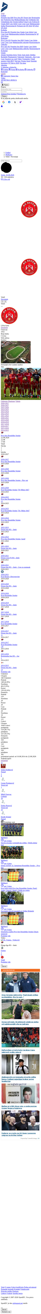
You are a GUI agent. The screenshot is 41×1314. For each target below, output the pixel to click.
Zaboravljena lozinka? (9, 94)
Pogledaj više (5, 672)
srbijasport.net (18, 1303)
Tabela (17, 401)
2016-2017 (5, 426)
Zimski (3, 55)
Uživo (6, 179)
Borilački (4, 57)
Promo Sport (25, 61)
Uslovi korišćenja (17, 1287)
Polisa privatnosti (30, 1287)
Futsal (25, 22)
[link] (20, 444)
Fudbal (6, 70)
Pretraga (15, 1291)
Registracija (21, 94)
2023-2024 (5, 412)
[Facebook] (9, 102)
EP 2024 (29, 26)
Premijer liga (15, 32)
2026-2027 (5, 403)
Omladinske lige (7, 22)
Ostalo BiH (5, 24)
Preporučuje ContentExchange (29, 1138)
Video (19, 59)
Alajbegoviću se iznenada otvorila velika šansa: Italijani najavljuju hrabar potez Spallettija (19, 1079)
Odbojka (29, 70)
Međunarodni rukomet (21, 42)
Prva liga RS (18, 18)
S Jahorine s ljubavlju (8, 67)
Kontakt (17, 1289)
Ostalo (22, 32)
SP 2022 (36, 26)
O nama (8, 1287)
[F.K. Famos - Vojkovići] (10, 940)
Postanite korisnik (7, 1289)
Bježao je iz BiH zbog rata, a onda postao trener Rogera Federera (19, 1107)
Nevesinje (4, 299)
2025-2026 (5, 408)
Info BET (10, 61)
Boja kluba (5, 334)
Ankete (9, 1293)
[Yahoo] (20, 102)
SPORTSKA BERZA (9, 80)
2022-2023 (5, 414)
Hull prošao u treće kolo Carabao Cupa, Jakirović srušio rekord (18, 1051)
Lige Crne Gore (23, 24)
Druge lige (27, 18)
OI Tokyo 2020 (13, 63)
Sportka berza (18, 1293)
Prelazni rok (21, 26)
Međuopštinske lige (21, 20)
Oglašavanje (24, 1289)
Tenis (19, 55)
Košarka (21, 70)
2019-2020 (5, 420)
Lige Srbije (14, 24)
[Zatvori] (2, 306)
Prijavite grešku (6, 1291)
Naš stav (18, 61)
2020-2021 (5, 418)
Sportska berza (11, 55)
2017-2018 (5, 424)
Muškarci (8, 155)
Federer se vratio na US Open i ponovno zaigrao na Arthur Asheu (19, 1134)
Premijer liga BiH (7, 18)
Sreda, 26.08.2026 (7, 175)
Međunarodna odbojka (21, 49)
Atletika (32, 55)
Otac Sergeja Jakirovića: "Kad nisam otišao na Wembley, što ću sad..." (20, 996)
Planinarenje (12, 57)
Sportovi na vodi (11, 59)
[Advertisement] (20, 129)
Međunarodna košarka (17, 34)
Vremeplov (26, 59)
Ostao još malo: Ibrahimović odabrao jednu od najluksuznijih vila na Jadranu (20, 1023)
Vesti (2, 13)
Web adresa (5, 338)
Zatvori (4, 966)
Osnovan (4, 330)
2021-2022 (5, 416)
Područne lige (9, 20)
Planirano (11, 401)
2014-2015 (5, 430)
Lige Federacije (33, 22)
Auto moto (25, 55)
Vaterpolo (20, 57)
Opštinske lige (34, 20)
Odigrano (4, 401)
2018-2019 (5, 422)
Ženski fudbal (18, 22)
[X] (15, 102)
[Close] (2, 1307)
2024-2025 (5, 410)
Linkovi (4, 1293)
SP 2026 (4, 28)
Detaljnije (4, 328)
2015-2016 (5, 428)
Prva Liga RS (6, 40)
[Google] (3, 102)
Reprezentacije (11, 26)
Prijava (5, 85)
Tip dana (23, 63)
